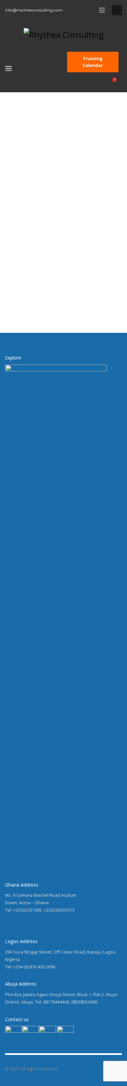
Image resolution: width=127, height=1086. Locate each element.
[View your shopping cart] (117, 83)
